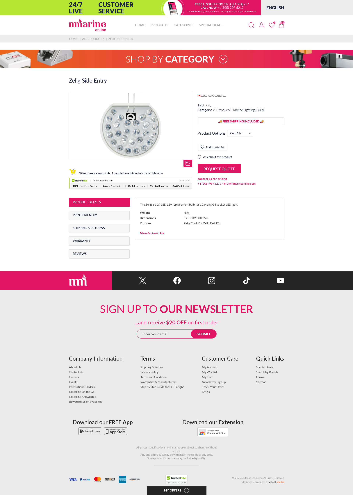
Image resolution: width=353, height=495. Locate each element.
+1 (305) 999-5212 (230, 8)
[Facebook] (163, 280)
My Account (209, 367)
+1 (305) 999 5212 (209, 183)
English (275, 7)
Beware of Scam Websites (85, 401)
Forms (260, 377)
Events (73, 382)
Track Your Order (213, 387)
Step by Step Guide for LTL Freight (162, 387)
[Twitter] (129, 280)
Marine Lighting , (244, 110)
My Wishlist (209, 372)
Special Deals (264, 367)
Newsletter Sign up (214, 382)
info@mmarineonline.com (239, 183)
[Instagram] (198, 280)
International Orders (82, 387)
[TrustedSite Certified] (176, 479)
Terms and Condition (153, 377)
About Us (75, 367)
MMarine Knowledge (82, 396)
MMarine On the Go (82, 391)
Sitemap (261, 382)
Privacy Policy (149, 372)
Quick (260, 110)
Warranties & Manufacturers (158, 382)
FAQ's (206, 391)
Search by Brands (267, 372)
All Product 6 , (223, 110)
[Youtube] (267, 280)
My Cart (207, 377)
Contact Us (76, 372)
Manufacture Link (152, 233)
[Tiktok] (232, 280)
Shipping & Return (151, 367)
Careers (74, 377)
